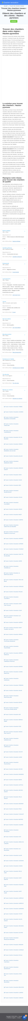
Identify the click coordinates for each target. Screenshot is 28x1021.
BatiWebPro (16, 1019)
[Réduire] (22, 1002)
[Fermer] (25, 1002)
